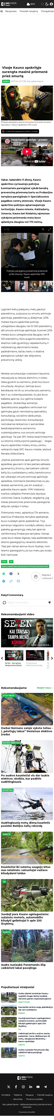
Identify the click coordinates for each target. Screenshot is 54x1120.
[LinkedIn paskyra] (30, 1086)
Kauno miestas (11, 743)
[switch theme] (47, 4)
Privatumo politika (34, 1099)
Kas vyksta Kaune (35, 81)
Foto (4, 562)
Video (6, 81)
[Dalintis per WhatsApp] (3, 573)
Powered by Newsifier (27, 1112)
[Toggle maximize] (49, 229)
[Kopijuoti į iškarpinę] (11, 581)
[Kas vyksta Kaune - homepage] (11, 4)
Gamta (6, 834)
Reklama (18, 1095)
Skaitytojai (24, 1002)
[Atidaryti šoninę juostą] (1, 11)
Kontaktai (5, 1095)
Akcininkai (17, 1099)
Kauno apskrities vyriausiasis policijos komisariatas (25, 566)
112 (11, 562)
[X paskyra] (8, 1086)
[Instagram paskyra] (23, 1086)
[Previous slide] (6, 251)
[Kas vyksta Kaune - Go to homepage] (27, 1078)
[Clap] (35, 576)
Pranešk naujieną (29, 11)
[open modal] (51, 4)
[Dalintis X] (18, 573)
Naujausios (11, 11)
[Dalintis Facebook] (11, 573)
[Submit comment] (49, 602)
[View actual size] (43, 229)
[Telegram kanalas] (45, 1086)
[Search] (42, 4)
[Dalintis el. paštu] (18, 581)
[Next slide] (47, 251)
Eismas (21, 1013)
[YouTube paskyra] (38, 1086)
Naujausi (29, 1095)
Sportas (8, 790)
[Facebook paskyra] (16, 1086)
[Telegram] (3, 581)
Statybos (8, 695)
